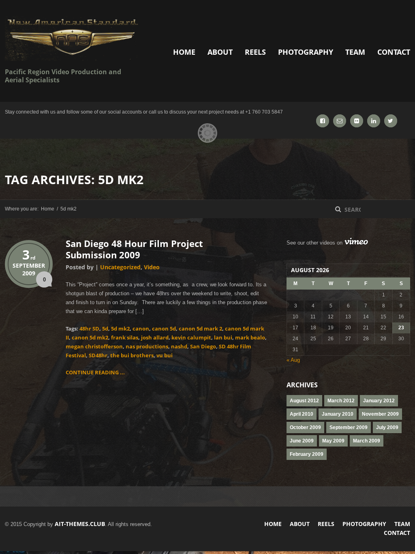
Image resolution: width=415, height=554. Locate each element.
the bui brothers (132, 355)
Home (184, 52)
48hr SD (89, 328)
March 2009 (366, 441)
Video (152, 267)
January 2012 (379, 401)
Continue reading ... (95, 372)
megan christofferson (94, 346)
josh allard (155, 337)
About (220, 52)
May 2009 (333, 441)
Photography (305, 52)
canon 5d (164, 328)
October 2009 (305, 427)
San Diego (203, 346)
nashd (179, 346)
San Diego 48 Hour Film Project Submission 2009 (134, 249)
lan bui (223, 337)
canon (141, 328)
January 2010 (337, 414)
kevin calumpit (191, 337)
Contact (393, 52)
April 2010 (301, 414)
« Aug (293, 360)
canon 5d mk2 (90, 337)
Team (355, 52)
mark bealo (250, 337)
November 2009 (380, 414)
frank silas (124, 337)
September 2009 (348, 427)
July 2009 (387, 427)
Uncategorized (120, 267)
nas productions (147, 346)
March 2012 (341, 401)
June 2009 (302, 441)
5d (105, 328)
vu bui (164, 355)
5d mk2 (120, 328)
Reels (255, 52)
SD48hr (98, 355)
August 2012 (304, 401)
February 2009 (306, 454)
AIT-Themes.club (80, 524)
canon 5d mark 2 (200, 328)
